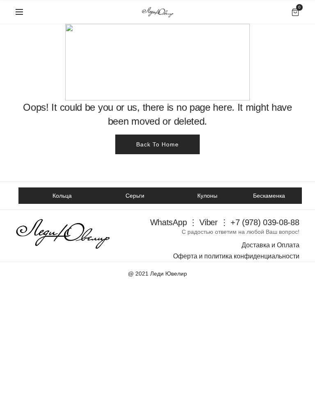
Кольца (62, 195)
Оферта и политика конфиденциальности (236, 256)
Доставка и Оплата (270, 245)
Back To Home (157, 144)
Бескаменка (269, 195)
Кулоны (207, 195)
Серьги (135, 195)
